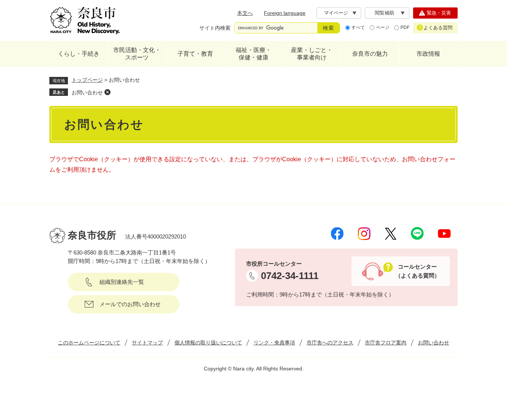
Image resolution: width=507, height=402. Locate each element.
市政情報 (428, 54)
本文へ (245, 13)
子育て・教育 (195, 54)
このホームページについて (89, 343)
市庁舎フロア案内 (385, 343)
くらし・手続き (78, 54)
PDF (404, 27)
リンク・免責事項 (274, 343)
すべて (358, 27)
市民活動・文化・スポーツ (137, 54)
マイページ (336, 13)
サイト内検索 (214, 28)
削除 (107, 92)
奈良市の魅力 (370, 54)
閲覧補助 (384, 13)
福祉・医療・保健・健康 (253, 54)
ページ (382, 27)
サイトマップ (147, 343)
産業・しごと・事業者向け (312, 54)
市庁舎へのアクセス (330, 343)
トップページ (87, 80)
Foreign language (284, 13)
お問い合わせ (87, 92)
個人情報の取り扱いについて (208, 343)
